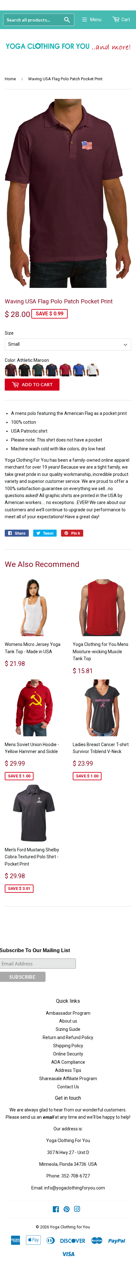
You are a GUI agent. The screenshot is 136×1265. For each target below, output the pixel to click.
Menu (96, 19)
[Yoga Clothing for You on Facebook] (56, 1210)
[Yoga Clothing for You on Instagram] (77, 1210)
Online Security (68, 1053)
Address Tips (68, 1070)
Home (10, 78)
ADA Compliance (68, 1062)
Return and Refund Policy (68, 1037)
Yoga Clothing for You (70, 1227)
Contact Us (68, 1086)
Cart (125, 19)
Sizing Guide (68, 1029)
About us (68, 1021)
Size (9, 333)
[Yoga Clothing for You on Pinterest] (66, 1210)
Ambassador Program (68, 1013)
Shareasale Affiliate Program (68, 1078)
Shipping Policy (68, 1045)
